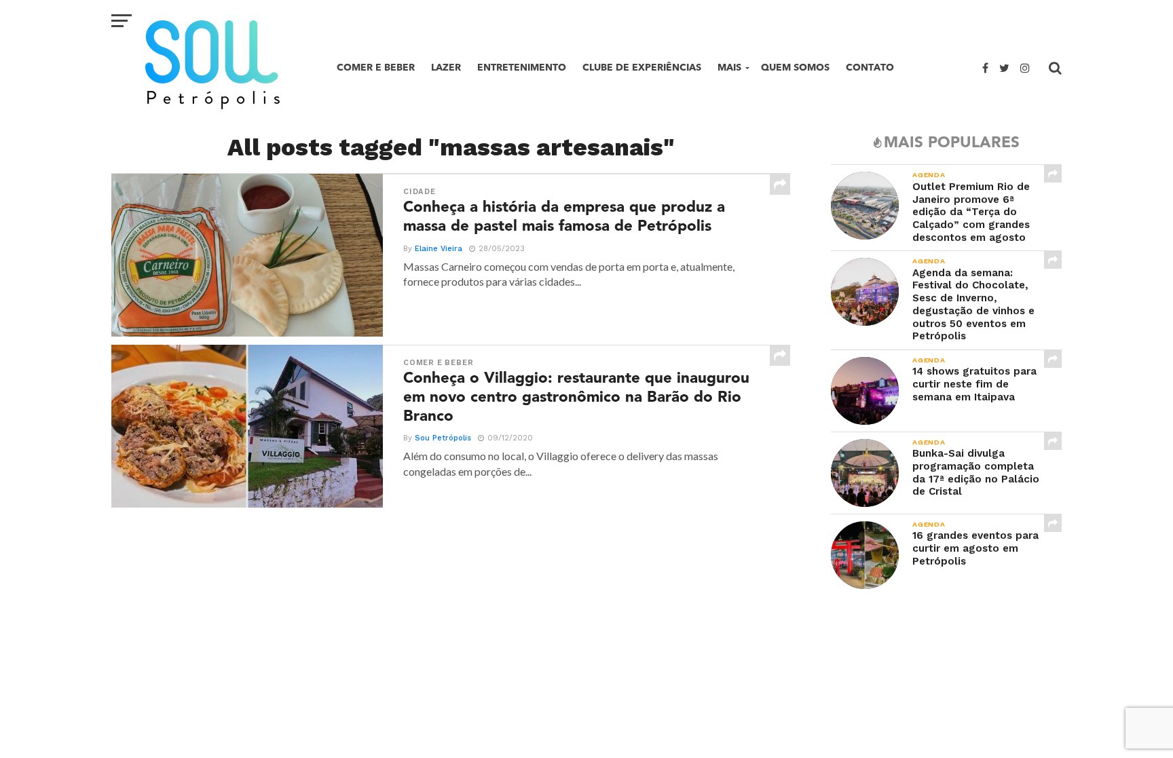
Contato (870, 67)
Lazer (446, 67)
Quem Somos (795, 67)
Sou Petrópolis (443, 438)
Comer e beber (376, 67)
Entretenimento (521, 67)
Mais (729, 67)
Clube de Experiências (641, 67)
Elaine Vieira (438, 248)
